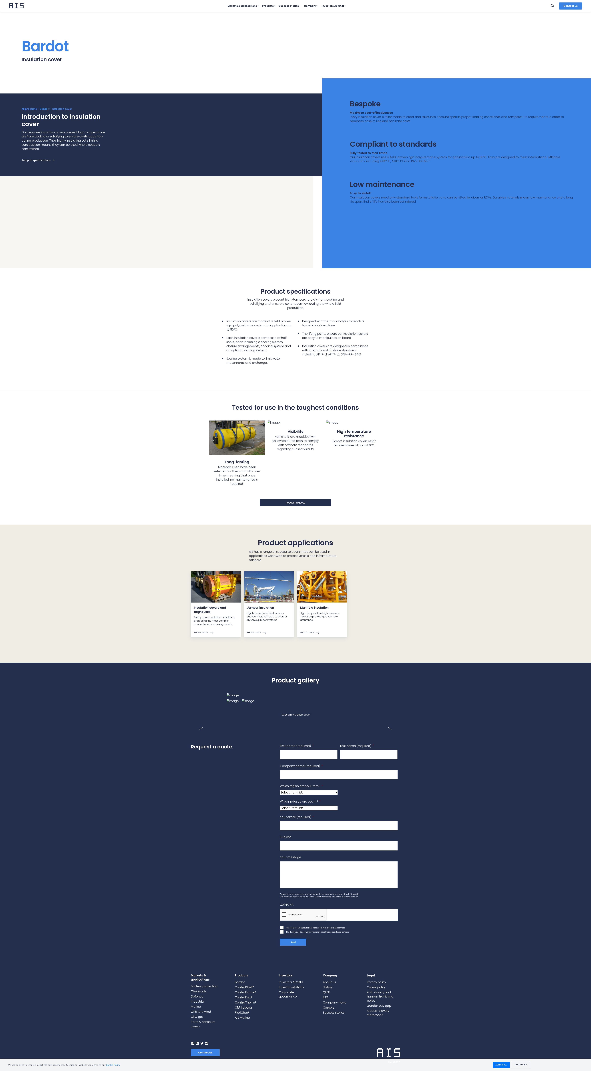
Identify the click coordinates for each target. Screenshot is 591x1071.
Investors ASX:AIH (333, 6)
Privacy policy (376, 982)
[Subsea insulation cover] (295, 695)
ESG (325, 997)
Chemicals (198, 991)
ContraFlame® (245, 992)
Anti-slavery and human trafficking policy (380, 996)
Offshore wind (201, 1012)
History (328, 987)
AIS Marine (242, 1018)
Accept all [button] (501, 1064)
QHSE (326, 992)
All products (29, 109)
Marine (196, 1007)
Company (310, 6)
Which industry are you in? (300, 802)
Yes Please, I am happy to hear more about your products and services (315, 928)
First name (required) (297, 746)
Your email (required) (297, 817)
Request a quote (295, 502)
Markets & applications (242, 6)
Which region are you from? (301, 786)
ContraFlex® (243, 997)
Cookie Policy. (113, 1064)
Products (268, 6)
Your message (290, 857)
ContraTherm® (245, 1002)
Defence (197, 996)
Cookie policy (376, 987)
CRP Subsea (243, 1008)
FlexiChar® (242, 1013)
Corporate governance (288, 994)
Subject (285, 837)
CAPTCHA (286, 905)
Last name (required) (357, 746)
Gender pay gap (379, 1006)
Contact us (570, 6)
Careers (328, 1008)
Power (195, 1027)
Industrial (198, 1002)
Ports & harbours (203, 1022)
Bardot (44, 109)
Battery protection (204, 986)
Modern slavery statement (378, 1013)
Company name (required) (301, 766)
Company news (334, 1002)
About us (329, 982)
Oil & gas (197, 1017)
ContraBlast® (244, 987)
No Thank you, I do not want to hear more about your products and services (317, 932)
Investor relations (291, 987)
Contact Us (205, 1052)
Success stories (289, 6)
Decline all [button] (521, 1064)
